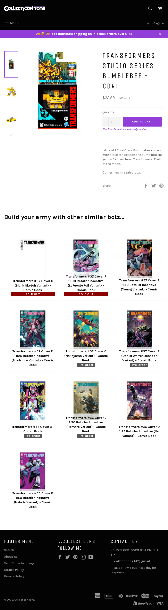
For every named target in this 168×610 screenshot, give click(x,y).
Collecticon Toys (24, 599)
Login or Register (154, 23)
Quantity (108, 112)
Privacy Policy (14, 576)
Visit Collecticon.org (19, 563)
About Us (11, 557)
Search (9, 550)
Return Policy (14, 570)
